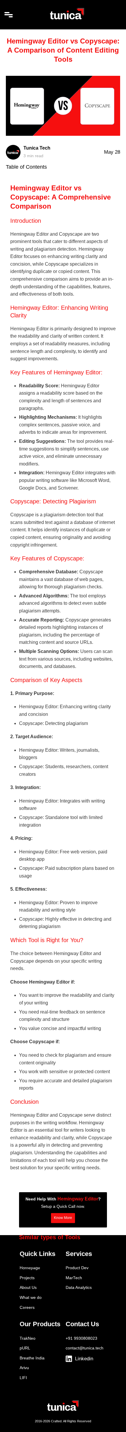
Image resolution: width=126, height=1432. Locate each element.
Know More (63, 1218)
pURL (25, 1348)
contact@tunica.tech (84, 1348)
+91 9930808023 (81, 1338)
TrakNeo (27, 1338)
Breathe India (32, 1358)
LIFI (23, 1378)
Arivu (24, 1368)
